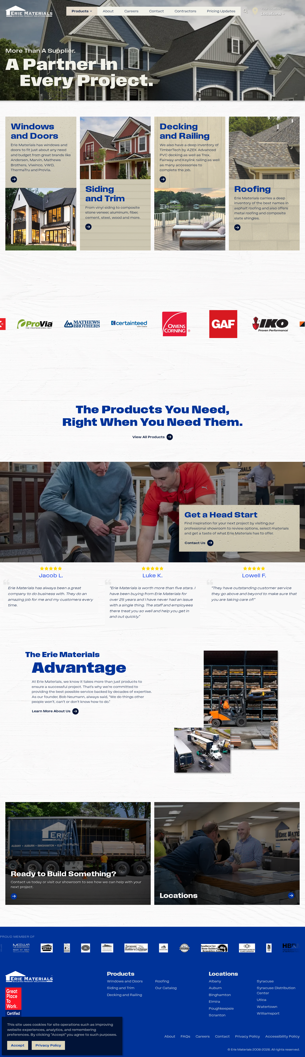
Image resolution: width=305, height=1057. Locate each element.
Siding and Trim (120, 988)
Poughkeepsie (221, 1008)
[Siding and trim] (88, 227)
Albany (215, 981)
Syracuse (265, 981)
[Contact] (14, 896)
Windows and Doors (125, 981)
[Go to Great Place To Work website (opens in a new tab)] (13, 1006)
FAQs (185, 1036)
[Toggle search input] (245, 11)
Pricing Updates (221, 11)
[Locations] (291, 895)
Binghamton (220, 995)
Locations (271, 14)
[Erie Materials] (29, 11)
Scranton (217, 1015)
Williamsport (268, 1013)
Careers (131, 11)
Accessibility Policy (282, 1036)
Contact (156, 11)
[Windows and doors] (14, 179)
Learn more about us (51, 711)
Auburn (215, 988)
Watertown (267, 1007)
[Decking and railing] (163, 179)
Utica (261, 1000)
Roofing (162, 981)
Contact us (195, 543)
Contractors (185, 11)
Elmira (214, 1001)
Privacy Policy (247, 1036)
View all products (148, 437)
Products (80, 11)
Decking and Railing (124, 995)
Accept (17, 1045)
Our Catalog (166, 988)
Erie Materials (241, 1049)
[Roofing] (237, 227)
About (108, 11)
